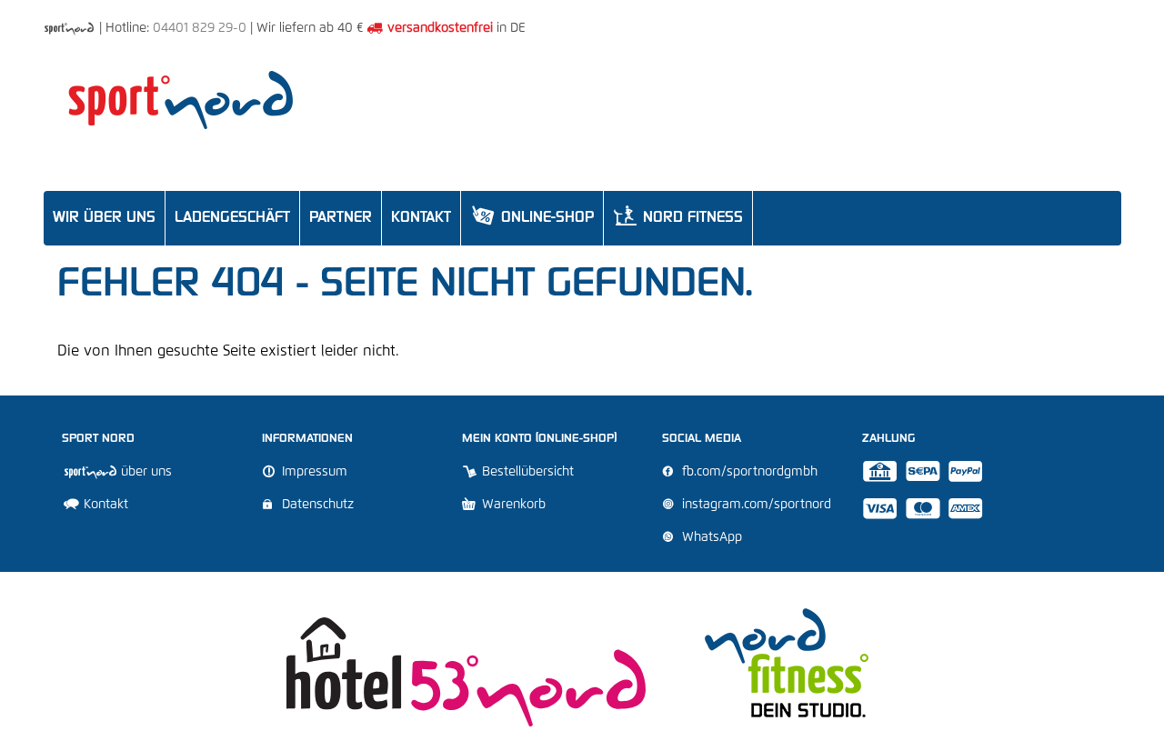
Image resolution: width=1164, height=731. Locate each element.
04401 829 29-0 (199, 28)
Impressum (312, 472)
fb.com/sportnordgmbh (748, 472)
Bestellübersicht (526, 472)
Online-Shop (532, 215)
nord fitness (678, 215)
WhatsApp (710, 537)
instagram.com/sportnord (754, 504)
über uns (144, 472)
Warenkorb (512, 504)
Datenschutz (316, 504)
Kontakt (104, 504)
